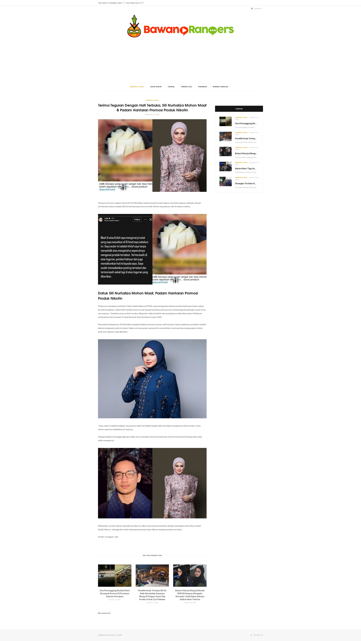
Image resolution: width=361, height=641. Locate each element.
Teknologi (186, 87)
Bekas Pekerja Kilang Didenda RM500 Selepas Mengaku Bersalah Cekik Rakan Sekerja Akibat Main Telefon (247, 153)
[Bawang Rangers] (180, 26)
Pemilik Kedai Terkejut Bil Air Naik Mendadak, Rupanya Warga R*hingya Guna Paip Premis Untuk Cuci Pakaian (247, 138)
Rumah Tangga (220, 87)
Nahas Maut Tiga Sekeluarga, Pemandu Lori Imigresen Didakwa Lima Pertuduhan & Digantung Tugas (247, 168)
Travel (171, 87)
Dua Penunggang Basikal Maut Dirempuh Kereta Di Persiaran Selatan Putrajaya (115, 593)
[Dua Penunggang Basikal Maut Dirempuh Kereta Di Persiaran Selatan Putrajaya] (114, 575)
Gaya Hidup (156, 87)
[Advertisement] (180, 62)
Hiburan (202, 87)
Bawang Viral (137, 87)
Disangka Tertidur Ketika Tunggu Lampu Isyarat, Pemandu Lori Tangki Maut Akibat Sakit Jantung (247, 183)
